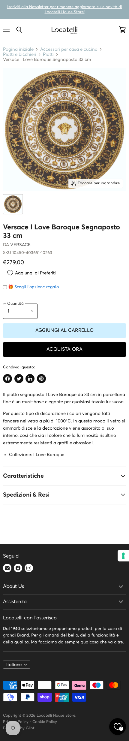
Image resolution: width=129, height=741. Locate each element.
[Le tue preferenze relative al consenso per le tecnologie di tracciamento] (123, 555)
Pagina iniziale (18, 49)
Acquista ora (64, 349)
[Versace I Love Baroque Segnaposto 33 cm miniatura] (12, 204)
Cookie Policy (44, 722)
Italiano (14, 665)
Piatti (48, 54)
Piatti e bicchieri (19, 54)
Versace (20, 245)
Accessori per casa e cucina (69, 49)
